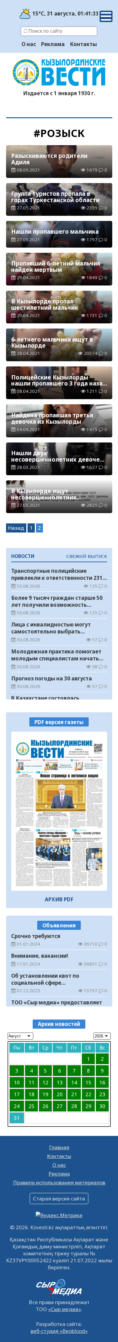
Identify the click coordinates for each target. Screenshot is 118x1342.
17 (17, 1094)
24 (17, 1106)
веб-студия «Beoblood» (59, 1330)
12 (45, 1082)
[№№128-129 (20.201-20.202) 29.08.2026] (59, 811)
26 (45, 1106)
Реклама (53, 44)
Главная (59, 1147)
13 (60, 1082)
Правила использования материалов (59, 1182)
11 (31, 1082)
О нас (28, 44)
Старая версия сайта (59, 1198)
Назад (16, 527)
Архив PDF (59, 899)
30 (102, 1106)
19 (45, 1094)
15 (88, 1082)
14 (74, 1082)
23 (102, 1094)
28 (74, 1106)
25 (31, 1106)
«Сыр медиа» (64, 1309)
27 (60, 1106)
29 (88, 1106)
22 (88, 1094)
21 (74, 1094)
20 (60, 1094)
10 (17, 1082)
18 (31, 1094)
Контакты (83, 44)
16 (102, 1082)
